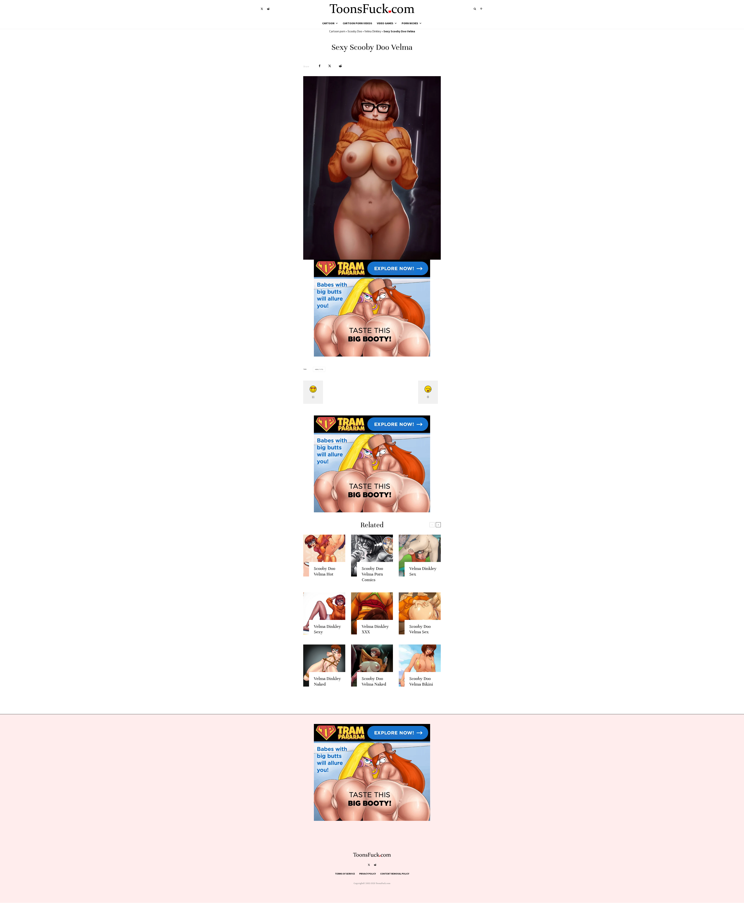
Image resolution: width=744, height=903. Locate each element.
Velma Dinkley (372, 31)
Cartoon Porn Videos (357, 23)
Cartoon (328, 23)
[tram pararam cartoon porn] (372, 355)
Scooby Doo (355, 31)
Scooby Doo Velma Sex (420, 629)
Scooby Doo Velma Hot (324, 571)
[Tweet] (329, 66)
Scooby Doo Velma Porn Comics (372, 574)
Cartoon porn (337, 31)
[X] (262, 9)
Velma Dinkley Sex (423, 571)
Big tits (319, 369)
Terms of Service (345, 873)
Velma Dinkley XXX (375, 629)
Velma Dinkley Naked (327, 681)
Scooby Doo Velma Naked (374, 681)
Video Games (385, 23)
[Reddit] (268, 9)
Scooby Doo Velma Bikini (421, 681)
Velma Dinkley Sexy (327, 629)
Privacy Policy (367, 873)
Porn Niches (410, 23)
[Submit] (340, 66)
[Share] (319, 66)
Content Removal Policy (394, 873)
